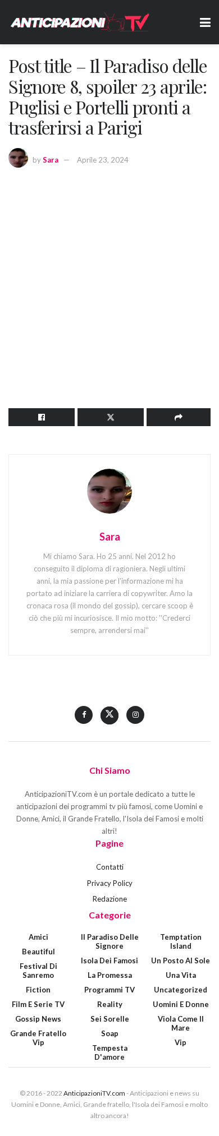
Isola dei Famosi (109, 960)
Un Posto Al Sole (180, 960)
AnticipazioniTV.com (94, 1093)
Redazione (110, 898)
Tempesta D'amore (109, 1052)
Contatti (110, 866)
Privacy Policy (110, 883)
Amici (38, 936)
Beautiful (38, 951)
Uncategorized (180, 989)
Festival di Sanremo (38, 971)
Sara (50, 159)
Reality (109, 1004)
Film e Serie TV (38, 1004)
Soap (109, 1033)
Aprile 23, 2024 (103, 159)
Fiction (38, 989)
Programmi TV (109, 989)
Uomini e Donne (181, 1004)
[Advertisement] (109, 290)
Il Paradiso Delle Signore (110, 941)
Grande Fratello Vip (38, 1038)
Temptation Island (181, 941)
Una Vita (181, 975)
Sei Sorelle (109, 1018)
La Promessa (110, 975)
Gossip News (38, 1018)
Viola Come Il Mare (181, 1023)
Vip (180, 1042)
